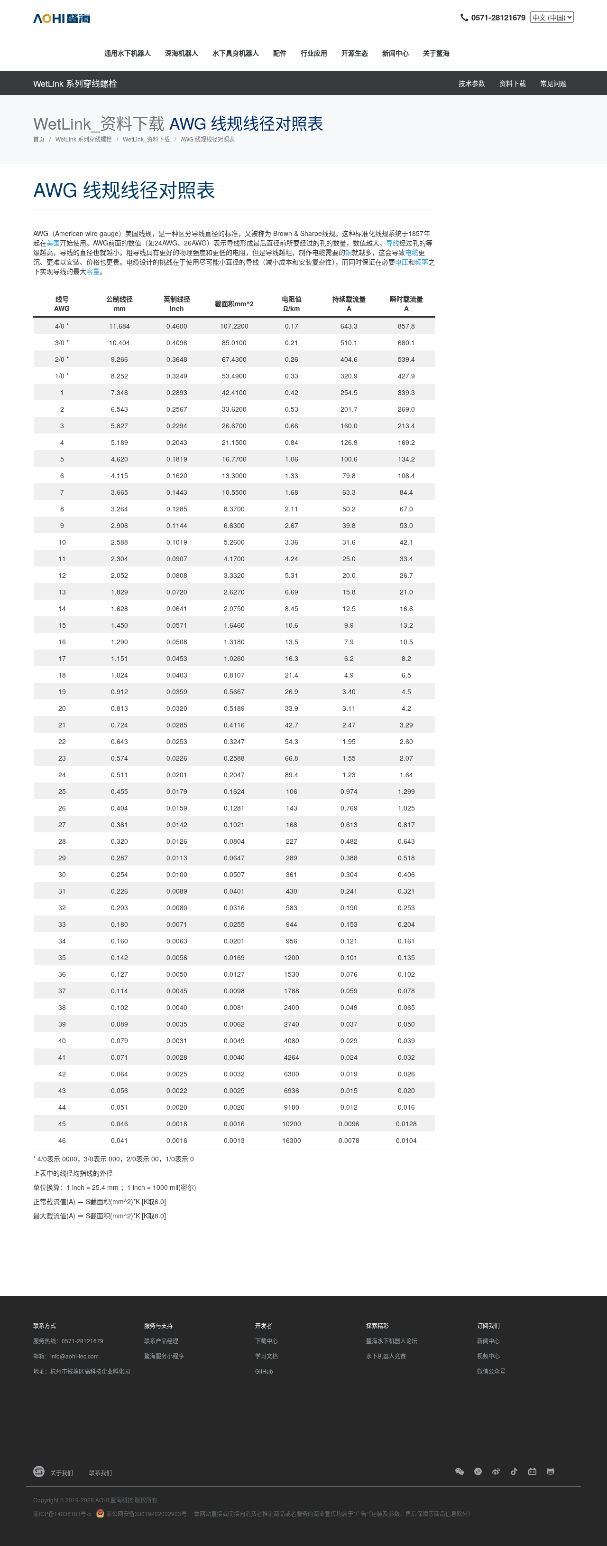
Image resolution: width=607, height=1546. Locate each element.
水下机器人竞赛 (386, 1356)
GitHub (264, 1371)
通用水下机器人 (127, 52)
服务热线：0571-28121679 (68, 1341)
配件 (279, 52)
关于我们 (61, 1473)
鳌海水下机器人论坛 (391, 1341)
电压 (401, 261)
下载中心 (266, 1341)
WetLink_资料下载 (146, 139)
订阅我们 (488, 1325)
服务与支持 (158, 1325)
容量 (93, 271)
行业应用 (314, 52)
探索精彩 (377, 1325)
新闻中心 (395, 52)
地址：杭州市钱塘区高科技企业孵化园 (81, 1371)
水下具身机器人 (235, 52)
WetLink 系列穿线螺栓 (75, 83)
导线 (392, 242)
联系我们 (100, 1473)
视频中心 (488, 1356)
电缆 (411, 252)
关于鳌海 (436, 52)
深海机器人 (181, 52)
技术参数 (472, 83)
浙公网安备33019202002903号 (146, 1513)
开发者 (263, 1325)
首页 (39, 139)
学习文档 (266, 1356)
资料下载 (512, 83)
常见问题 (553, 83)
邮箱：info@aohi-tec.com (66, 1356)
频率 (421, 261)
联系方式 (44, 1325)
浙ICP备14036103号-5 (62, 1513)
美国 (53, 242)
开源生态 (354, 52)
